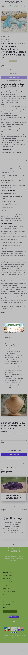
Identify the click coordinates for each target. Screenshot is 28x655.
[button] (22, 324)
